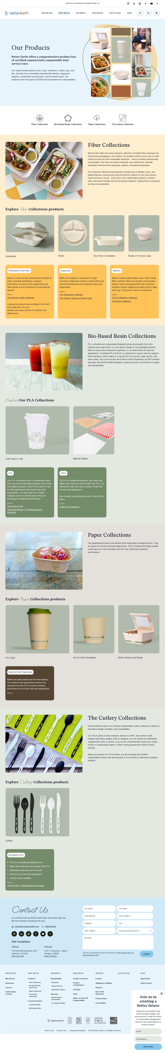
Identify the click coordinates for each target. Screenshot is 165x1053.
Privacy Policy (126, 953)
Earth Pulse (115, 13)
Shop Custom (146, 983)
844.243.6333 (50, 927)
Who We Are (47, 13)
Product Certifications (78, 984)
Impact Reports (57, 986)
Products (31, 979)
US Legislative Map (58, 1003)
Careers (8, 988)
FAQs (75, 994)
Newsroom (9, 983)
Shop (129, 13)
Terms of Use (49, 1030)
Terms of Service (88, 955)
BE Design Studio (35, 1008)
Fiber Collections (35, 982)
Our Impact (81, 13)
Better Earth (16, 13)
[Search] (148, 13)
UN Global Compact (58, 989)
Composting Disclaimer (77, 1030)
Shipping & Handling (104, 983)
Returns (99, 988)
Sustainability (56, 979)
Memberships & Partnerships (57, 998)
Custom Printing (34, 1004)
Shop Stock (145, 979)
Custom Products (35, 1001)
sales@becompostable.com (27, 927)
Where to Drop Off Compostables (80, 999)
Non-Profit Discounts (100, 993)
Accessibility (101, 1003)
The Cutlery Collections (33, 995)
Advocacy (54, 994)
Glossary (76, 989)
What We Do (64, 13)
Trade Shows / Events (10, 993)
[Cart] (156, 13)
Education (55, 982)
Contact (99, 979)
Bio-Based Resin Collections (34, 987)
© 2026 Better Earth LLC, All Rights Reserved (104, 1030)
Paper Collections (35, 991)
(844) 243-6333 (18, 956)
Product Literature (80, 979)
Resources (97, 13)
